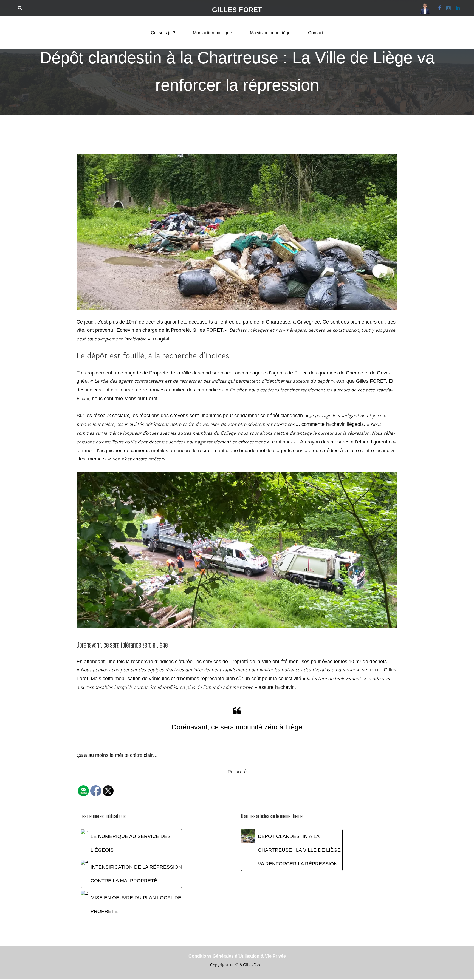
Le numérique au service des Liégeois (131, 843)
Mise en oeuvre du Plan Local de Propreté (136, 904)
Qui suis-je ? (163, 32)
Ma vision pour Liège (270, 32)
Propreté (237, 771)
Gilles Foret (237, 9)
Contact (315, 32)
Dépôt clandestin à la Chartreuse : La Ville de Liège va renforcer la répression (299, 850)
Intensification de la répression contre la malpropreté (136, 873)
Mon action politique (212, 32)
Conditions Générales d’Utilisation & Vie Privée (237, 956)
